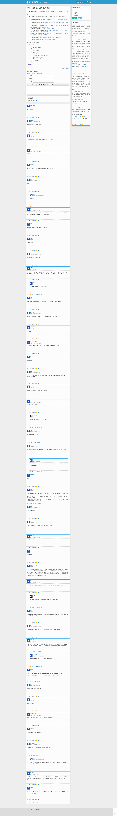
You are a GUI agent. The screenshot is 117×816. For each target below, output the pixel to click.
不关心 (76, 13)
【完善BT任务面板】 (36, 50)
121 (73, 66)
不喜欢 (76, 15)
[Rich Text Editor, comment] (48, 90)
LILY (31, 356)
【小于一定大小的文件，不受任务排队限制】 (40, 55)
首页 (41, 2)
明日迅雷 (67, 68)
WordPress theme (81, 809)
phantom (74, 51)
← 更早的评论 (29, 802)
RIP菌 (73, 109)
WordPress (46, 809)
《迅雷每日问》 (31, 11)
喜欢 (76, 12)
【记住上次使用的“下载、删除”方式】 (39, 57)
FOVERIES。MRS (75, 75)
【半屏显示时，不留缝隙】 (37, 47)
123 (31, 430)
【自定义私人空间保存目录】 (37, 53)
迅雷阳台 (32, 2)
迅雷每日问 (46, 2)
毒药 (31, 297)
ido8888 (32, 238)
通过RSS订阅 (90, 2)
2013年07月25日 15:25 (31, 10)
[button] (29, 85)
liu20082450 (33, 713)
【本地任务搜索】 (35, 52)
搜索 (87, 2)
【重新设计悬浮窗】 (35, 60)
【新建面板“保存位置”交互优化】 (38, 49)
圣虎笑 (29, 71)
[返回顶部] (115, 814)
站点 (31, 81)
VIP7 (73, 118)
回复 (38, 117)
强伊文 (47, 10)
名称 (31, 75)
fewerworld (74, 101)
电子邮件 (30, 78)
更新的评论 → (38, 802)
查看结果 (31, 64)
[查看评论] (115, 810)
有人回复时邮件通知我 (31, 100)
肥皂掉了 (32, 135)
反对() (34, 117)
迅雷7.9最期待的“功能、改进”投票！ (39, 8)
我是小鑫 (74, 41)
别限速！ (74, 25)
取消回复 (36, 71)
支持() (30, 117)
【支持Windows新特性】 (36, 58)
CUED (90, 809)
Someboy (74, 93)
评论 (50, 10)
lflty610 (73, 33)
